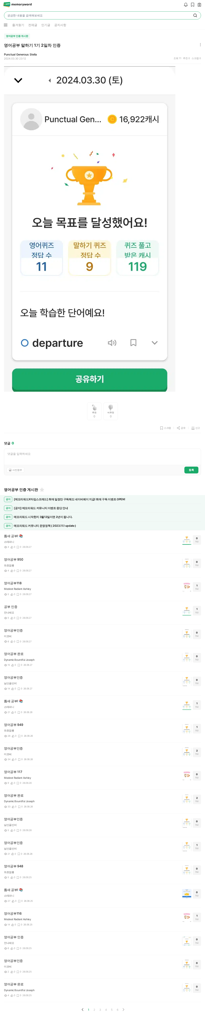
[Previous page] (82, 1009)
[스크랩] (191, 5)
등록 (191, 469)
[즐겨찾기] (41, 489)
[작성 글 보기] (198, 5)
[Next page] (123, 1009)
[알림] (184, 5)
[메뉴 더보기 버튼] (5, 25)
